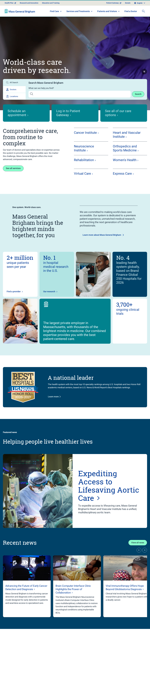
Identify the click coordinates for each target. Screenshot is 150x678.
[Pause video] (144, 71)
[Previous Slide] (139, 550)
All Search (14, 82)
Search (138, 94)
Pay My (116, 661)
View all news (137, 542)
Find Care (54, 11)
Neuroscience (84, 148)
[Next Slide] (144, 550)
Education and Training (50, 3)
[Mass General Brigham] (20, 11)
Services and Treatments (78, 11)
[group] (27, 586)
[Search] (143, 11)
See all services (13, 168)
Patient (12, 673)
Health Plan (9, 3)
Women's (124, 160)
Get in (117, 666)
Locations (14, 96)
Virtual (82, 173)
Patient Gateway (112, 3)
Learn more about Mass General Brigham (102, 235)
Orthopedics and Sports (125, 148)
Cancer (85, 133)
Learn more (53, 396)
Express (122, 173)
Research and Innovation (29, 3)
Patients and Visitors (107, 11)
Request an (124, 671)
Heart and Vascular (127, 135)
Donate (127, 3)
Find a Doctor (130, 11)
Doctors (13, 89)
